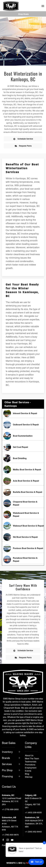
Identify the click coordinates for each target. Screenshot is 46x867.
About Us (29, 755)
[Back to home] (11, 6)
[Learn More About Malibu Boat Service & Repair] (23, 469)
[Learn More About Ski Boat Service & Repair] (23, 537)
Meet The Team (32, 758)
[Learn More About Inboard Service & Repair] (23, 413)
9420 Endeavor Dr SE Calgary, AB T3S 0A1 (33, 803)
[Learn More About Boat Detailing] (23, 458)
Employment (30, 767)
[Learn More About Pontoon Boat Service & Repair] (23, 548)
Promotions (30, 764)
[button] (43, 6)
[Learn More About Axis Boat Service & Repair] (23, 480)
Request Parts (25, 145)
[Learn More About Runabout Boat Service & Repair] (23, 559)
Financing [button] (7, 776)
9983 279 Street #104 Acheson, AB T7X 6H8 (10, 825)
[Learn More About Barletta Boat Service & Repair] (23, 492)
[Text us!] (36, 862)
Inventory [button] (7, 752)
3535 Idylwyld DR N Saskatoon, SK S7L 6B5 (34, 823)
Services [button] (7, 764)
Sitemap (28, 776)
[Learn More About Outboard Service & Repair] (23, 424)
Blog (27, 773)
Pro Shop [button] (7, 770)
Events (28, 770)
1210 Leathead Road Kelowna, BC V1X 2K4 (11, 801)
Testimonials (30, 761)
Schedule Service (25, 138)
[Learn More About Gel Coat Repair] (23, 447)
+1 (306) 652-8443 (33, 831)
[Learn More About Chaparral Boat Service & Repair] (23, 503)
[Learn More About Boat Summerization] (23, 435)
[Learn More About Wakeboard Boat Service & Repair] (23, 514)
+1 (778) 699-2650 (10, 809)
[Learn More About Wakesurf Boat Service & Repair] (23, 525)
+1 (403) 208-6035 (33, 812)
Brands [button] (6, 758)
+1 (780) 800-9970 (10, 834)
